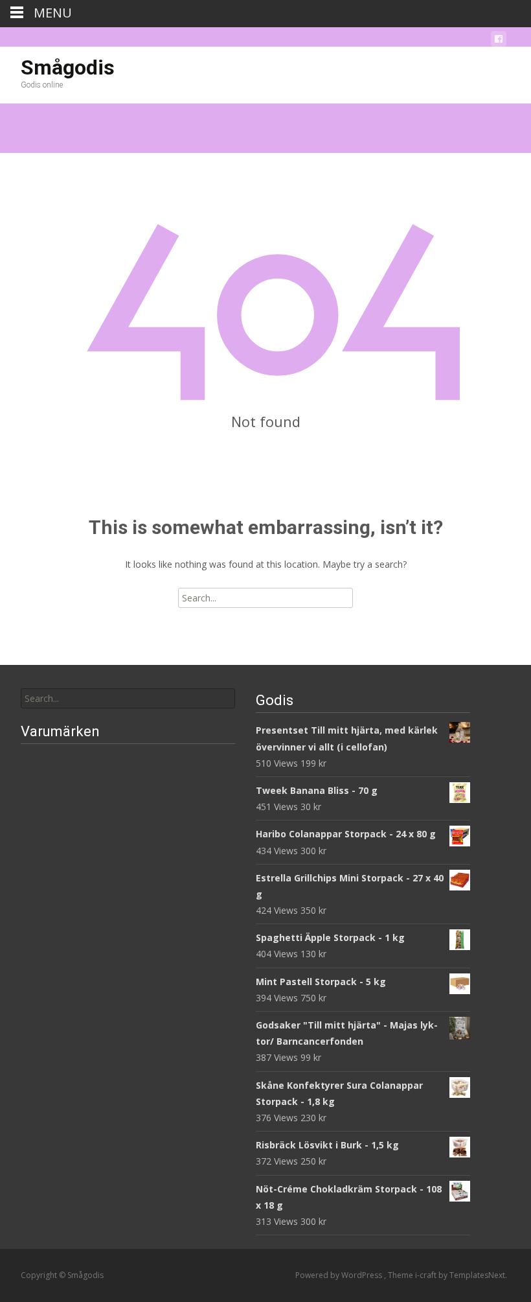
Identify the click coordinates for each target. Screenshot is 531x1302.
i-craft (426, 1275)
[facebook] (498, 41)
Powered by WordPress (339, 1275)
